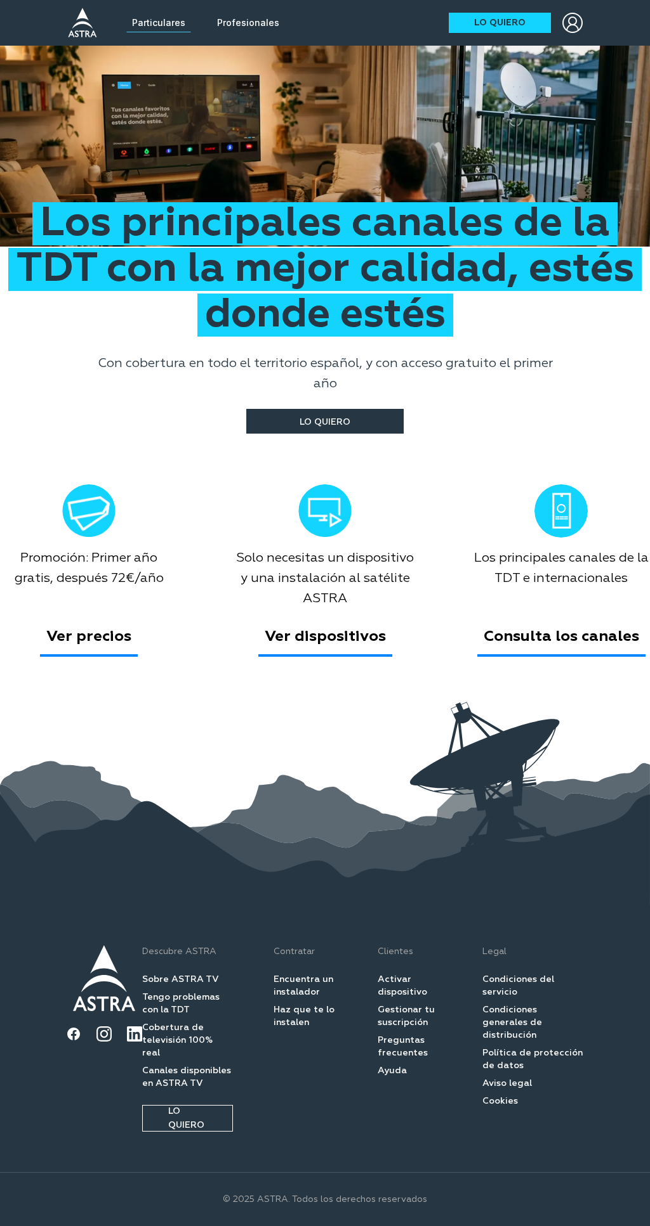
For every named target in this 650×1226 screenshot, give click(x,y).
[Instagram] (104, 1034)
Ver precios (88, 636)
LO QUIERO (500, 22)
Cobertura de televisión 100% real (177, 1040)
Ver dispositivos (325, 636)
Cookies (500, 1101)
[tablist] (205, 22)
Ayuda (392, 1070)
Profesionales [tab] (248, 22)
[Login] (572, 22)
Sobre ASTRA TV (180, 979)
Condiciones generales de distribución (512, 1022)
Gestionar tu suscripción (406, 1016)
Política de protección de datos (532, 1059)
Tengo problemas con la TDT (181, 1003)
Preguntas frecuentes (403, 1046)
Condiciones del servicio (518, 986)
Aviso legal (507, 1083)
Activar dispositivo (402, 986)
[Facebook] (73, 1034)
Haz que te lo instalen (304, 1016)
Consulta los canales (561, 636)
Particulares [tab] (158, 22)
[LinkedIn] (134, 1034)
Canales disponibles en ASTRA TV (186, 1077)
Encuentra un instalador (303, 986)
